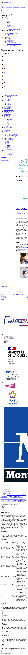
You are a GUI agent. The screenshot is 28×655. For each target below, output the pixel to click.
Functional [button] (3, 603)
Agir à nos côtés (10, 34)
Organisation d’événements (10, 128)
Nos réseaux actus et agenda (13, 29)
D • (4, 60)
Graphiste (9, 97)
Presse (5, 131)
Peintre (8, 102)
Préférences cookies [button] (5, 504)
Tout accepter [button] (13, 504)
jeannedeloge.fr (22, 249)
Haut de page (4, 286)
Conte (8, 143)
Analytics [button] (3, 623)
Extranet (6, 3)
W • (4, 86)
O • (4, 75)
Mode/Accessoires (8, 127)
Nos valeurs (9, 41)
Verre (8, 126)
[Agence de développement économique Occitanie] (13, 382)
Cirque (8, 142)
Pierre (8, 123)
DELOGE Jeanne (5, 160)
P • (4, 76)
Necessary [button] (3, 530)
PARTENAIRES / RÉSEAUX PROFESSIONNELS (14, 44)
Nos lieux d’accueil (11, 42)
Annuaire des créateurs (12, 31)
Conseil (8, 22)
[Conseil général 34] (9, 387)
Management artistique (9, 115)
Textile (8, 124)
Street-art (9, 106)
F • (4, 63)
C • (4, 59)
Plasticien (9, 103)
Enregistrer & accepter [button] (6, 653)
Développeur (10, 151)
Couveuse (9, 23)
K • (4, 69)
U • (4, 83)
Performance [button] (4, 614)
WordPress (9, 495)
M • (4, 72)
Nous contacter (7, 2)
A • (4, 56)
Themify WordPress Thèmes (19, 495)
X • (4, 87)
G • (4, 64)
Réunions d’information (12, 33)
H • (4, 65)
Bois (8, 118)
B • (4, 57)
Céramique (9, 119)
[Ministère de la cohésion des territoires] (9, 339)
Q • (4, 78)
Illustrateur (9, 99)
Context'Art (4, 493)
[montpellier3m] (13, 406)
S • (4, 80)
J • (4, 68)
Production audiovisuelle (12, 134)
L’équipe (9, 38)
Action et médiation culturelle (10, 95)
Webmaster (9, 154)
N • (4, 74)
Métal (8, 122)
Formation (9, 25)
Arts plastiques (7, 100)
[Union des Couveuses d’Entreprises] (7, 487)
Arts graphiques (7, 96)
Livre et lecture (7, 114)
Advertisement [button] (4, 633)
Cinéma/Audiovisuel (8, 107)
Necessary (4, 531)
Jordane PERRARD (22, 213)
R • (4, 79)
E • (4, 61)
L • (4, 71)
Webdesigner (10, 153)
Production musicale (11, 137)
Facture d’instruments (12, 120)
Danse (8, 145)
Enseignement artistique (9, 111)
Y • (4, 88)
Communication (7, 108)
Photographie (7, 130)
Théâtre (8, 147)
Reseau (2, 299)
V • (4, 84)
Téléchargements (11, 36)
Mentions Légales (8, 491)
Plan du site (6, 489)
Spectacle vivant (7, 138)
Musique (9, 146)
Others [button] (2, 644)
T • (4, 82)
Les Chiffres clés (10, 40)
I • (4, 67)
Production (6, 132)
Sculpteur (9, 104)
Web (5, 150)
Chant (8, 141)
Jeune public (9, 149)
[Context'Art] (6, 18)
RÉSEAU (9, 26)
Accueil (2, 53)
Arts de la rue (10, 139)
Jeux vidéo (6, 112)
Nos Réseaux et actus (18, 294)
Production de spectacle (12, 135)
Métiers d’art (7, 116)
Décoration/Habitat (8, 110)
